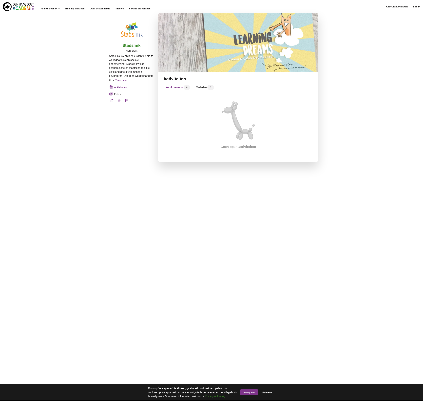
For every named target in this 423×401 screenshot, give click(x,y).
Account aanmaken (397, 6)
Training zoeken (48, 8)
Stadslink (131, 45)
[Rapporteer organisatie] (126, 100)
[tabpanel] (238, 125)
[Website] (112, 100)
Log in (416, 6)
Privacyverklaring (215, 396)
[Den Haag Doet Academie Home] (18, 7)
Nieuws (119, 8)
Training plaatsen (75, 8)
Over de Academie (100, 8)
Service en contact (139, 8)
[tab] (178, 88)
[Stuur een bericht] (119, 100)
